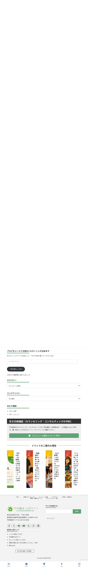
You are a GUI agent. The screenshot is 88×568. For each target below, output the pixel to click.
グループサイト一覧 (52, 498)
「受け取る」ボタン (16, 369)
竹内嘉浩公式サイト (14, 537)
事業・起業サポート (36, 498)
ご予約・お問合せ (67, 497)
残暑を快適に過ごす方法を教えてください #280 (23, 543)
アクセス (54, 497)
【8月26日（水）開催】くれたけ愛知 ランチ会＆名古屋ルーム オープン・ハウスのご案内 (18, 466)
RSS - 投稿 (12, 411)
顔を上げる (12, 545)
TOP (17, 497)
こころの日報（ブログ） (16, 534)
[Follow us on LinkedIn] (38, 526)
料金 (62, 566)
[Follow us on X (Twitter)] (14, 526)
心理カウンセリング (29, 497)
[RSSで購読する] (29, 526)
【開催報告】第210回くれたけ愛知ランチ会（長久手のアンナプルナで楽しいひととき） (37, 466)
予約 (79, 566)
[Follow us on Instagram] (33, 526)
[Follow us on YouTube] (24, 526)
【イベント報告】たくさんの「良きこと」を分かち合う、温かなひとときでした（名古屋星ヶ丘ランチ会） (76, 469)
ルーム (44, 566)
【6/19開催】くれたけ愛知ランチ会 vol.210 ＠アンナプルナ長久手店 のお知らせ (57, 465)
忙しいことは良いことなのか (17, 540)
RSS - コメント (14, 414)
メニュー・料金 (43, 497)
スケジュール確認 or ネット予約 (45, 435)
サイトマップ (51, 518)
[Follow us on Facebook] (9, 526)
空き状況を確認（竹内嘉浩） (24, 551)
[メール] (19, 526)
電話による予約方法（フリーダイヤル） (28, 430)
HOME (26, 566)
